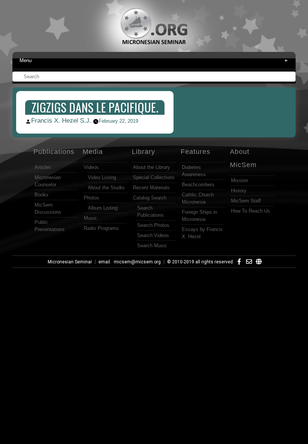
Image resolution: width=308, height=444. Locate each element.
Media (93, 151)
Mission (239, 180)
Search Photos (153, 225)
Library (143, 151)
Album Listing (103, 208)
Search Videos (153, 235)
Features (195, 151)
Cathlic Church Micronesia (198, 198)
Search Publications (150, 211)
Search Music (152, 245)
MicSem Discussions (48, 208)
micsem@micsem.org (137, 262)
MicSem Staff (246, 201)
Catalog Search (149, 198)
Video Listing (102, 177)
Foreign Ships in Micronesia (199, 215)
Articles (43, 167)
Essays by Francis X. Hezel (202, 233)
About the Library (151, 167)
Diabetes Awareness (194, 170)
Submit (290, 77)
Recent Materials (151, 187)
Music (90, 218)
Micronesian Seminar (70, 262)
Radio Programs (101, 228)
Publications (53, 151)
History (238, 190)
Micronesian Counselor (48, 181)
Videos (91, 167)
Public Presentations (50, 225)
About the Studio (106, 187)
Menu (154, 60)
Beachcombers (198, 184)
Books (41, 195)
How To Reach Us (250, 211)
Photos (91, 198)
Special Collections (154, 177)
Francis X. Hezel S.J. (61, 120)
